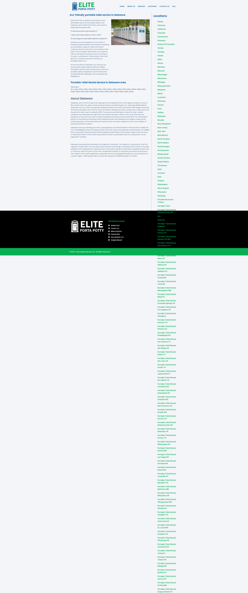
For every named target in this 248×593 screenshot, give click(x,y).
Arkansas (161, 25)
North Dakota (163, 143)
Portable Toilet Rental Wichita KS (167, 507)
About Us (131, 6)
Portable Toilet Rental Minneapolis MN (167, 289)
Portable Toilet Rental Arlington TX (167, 513)
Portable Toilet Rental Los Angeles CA (167, 308)
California (162, 29)
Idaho (160, 59)
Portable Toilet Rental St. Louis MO (167, 526)
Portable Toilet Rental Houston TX (167, 321)
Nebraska (161, 116)
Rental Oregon (164, 146)
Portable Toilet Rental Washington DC (167, 443)
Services (141, 6)
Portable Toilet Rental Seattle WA (167, 411)
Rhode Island (163, 154)
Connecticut (163, 37)
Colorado (161, 33)
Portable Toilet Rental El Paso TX (167, 436)
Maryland (161, 90)
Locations (152, 6)
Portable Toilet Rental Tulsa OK (167, 282)
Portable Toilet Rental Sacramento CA (167, 244)
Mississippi (162, 75)
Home (122, 6)
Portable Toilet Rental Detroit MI (167, 468)
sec (159, 216)
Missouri (161, 71)
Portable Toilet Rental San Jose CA (167, 359)
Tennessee (162, 165)
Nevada (161, 120)
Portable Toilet (164, 206)
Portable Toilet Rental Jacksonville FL (167, 372)
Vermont (161, 173)
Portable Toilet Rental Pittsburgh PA (167, 539)
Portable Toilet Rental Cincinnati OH (167, 545)
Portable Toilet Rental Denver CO (167, 417)
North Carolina (164, 139)
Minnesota (162, 78)
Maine (160, 93)
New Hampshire (164, 124)
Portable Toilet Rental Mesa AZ (167, 257)
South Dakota (163, 162)
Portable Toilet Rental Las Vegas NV (167, 455)
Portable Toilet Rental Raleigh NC (167, 564)
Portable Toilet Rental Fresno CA (167, 231)
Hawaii (160, 56)
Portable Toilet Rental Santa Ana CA (167, 520)
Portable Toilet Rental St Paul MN (167, 584)
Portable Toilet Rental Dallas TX (167, 353)
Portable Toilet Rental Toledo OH (167, 558)
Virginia (161, 181)
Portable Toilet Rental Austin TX (167, 366)
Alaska (160, 21)
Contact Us (164, 6)
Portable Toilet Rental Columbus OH (167, 385)
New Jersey (162, 128)
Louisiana (162, 97)
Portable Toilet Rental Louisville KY (167, 475)
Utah (159, 169)
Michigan (161, 82)
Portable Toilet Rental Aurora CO (167, 577)
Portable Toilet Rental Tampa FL (167, 552)
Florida (160, 48)
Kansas (161, 105)
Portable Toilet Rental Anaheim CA (167, 532)
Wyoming (161, 196)
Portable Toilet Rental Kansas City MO (167, 238)
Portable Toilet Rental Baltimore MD (167, 487)
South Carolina (164, 158)
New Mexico (163, 135)
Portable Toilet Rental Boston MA (167, 449)
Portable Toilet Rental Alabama (167, 225)
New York (161, 131)
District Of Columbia (166, 44)
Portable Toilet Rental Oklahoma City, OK (167, 211)
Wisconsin (162, 192)
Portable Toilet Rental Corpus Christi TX (167, 590)
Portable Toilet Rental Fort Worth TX (167, 379)
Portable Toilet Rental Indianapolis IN (167, 391)
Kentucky (161, 101)
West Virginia (163, 188)
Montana (161, 67)
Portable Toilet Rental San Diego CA (167, 346)
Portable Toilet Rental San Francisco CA (167, 404)
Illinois (160, 63)
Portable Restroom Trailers (165, 201)
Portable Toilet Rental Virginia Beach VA (167, 250)
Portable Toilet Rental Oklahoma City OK (167, 423)
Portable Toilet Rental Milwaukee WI (167, 494)
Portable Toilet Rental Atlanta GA (167, 263)
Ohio (159, 177)
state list (161, 220)
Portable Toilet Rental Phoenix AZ (167, 327)
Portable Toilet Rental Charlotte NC (167, 398)
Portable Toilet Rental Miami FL (167, 295)
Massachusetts (164, 86)
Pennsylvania (163, 150)
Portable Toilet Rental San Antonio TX (167, 340)
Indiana (161, 112)
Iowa (159, 109)
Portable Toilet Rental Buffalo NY (167, 571)
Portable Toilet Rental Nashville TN (167, 430)
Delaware (161, 40)
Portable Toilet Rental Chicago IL (167, 314)
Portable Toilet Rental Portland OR (167, 462)
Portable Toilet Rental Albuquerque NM (167, 500)
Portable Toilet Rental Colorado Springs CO (167, 302)
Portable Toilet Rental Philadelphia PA (167, 334)
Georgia (161, 52)
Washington (163, 184)
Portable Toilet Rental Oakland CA (167, 270)
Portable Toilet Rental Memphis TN (167, 481)
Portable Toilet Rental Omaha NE (167, 276)
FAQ (173, 6)
